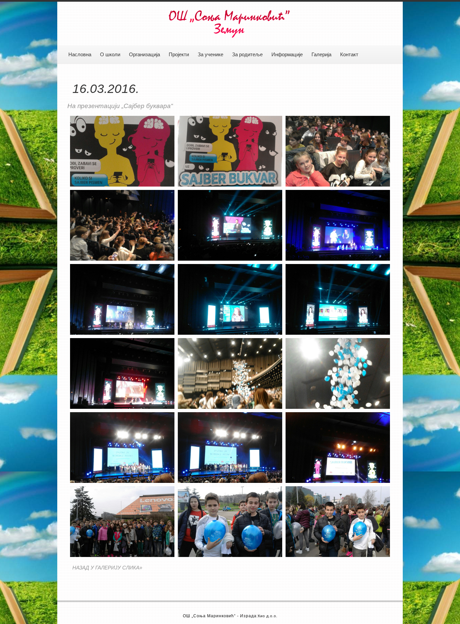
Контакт (349, 54)
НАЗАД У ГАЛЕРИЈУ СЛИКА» (107, 567)
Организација (144, 54)
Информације (287, 54)
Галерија (321, 54)
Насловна (79, 54)
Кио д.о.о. (267, 616)
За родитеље (247, 54)
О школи (110, 54)
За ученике (210, 54)
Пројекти (179, 54)
